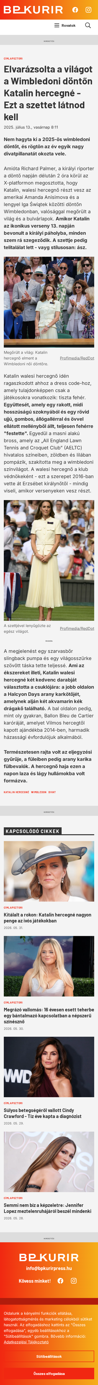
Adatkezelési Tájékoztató (26, 1342)
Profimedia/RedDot (77, 358)
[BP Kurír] (33, 10)
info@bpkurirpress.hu (49, 1268)
